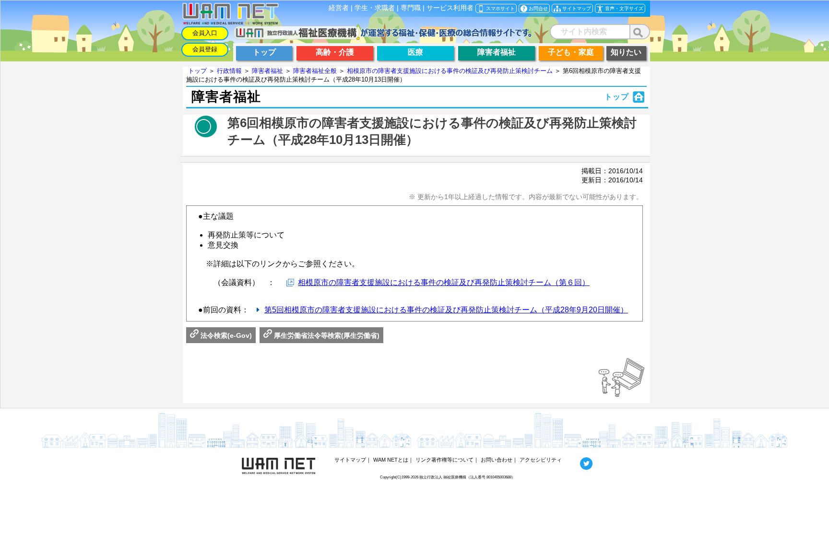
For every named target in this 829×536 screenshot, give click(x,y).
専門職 (411, 8)
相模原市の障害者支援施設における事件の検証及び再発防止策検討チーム (450, 70)
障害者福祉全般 (315, 70)
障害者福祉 (267, 70)
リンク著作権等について (444, 460)
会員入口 (204, 32)
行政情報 (229, 70)
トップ (197, 70)
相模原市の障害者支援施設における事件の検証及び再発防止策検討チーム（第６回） (444, 282)
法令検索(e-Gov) (225, 335)
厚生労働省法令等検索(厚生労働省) (325, 335)
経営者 (339, 8)
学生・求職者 (375, 8)
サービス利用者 (450, 8)
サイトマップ (350, 460)
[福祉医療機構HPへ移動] (382, 37)
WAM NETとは (390, 460)
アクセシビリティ (541, 460)
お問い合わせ (496, 460)
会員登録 (204, 49)
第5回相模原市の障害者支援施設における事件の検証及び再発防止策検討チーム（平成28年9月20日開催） (446, 310)
